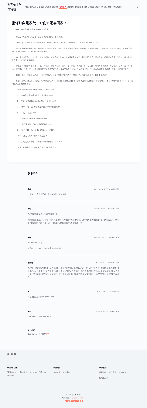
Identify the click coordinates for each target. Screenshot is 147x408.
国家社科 (42, 372)
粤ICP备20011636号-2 (73, 401)
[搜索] (138, 7)
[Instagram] (15, 354)
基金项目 (11, 375)
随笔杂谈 (63, 7)
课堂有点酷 (12, 372)
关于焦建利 (108, 7)
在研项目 (78, 7)
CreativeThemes (78, 398)
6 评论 (46, 29)
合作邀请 (112, 372)
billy (29, 237)
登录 (48, 334)
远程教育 (48, 7)
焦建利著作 (99, 7)
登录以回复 (116, 189)
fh (28, 291)
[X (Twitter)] (12, 354)
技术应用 (33, 7)
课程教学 (55, 7)
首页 (27, 7)
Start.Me (33, 372)
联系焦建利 (117, 7)
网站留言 (103, 372)
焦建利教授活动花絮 (61, 372)
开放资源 (40, 7)
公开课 (84, 7)
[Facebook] (8, 354)
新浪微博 (23, 372)
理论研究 (70, 7)
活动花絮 (91, 7)
